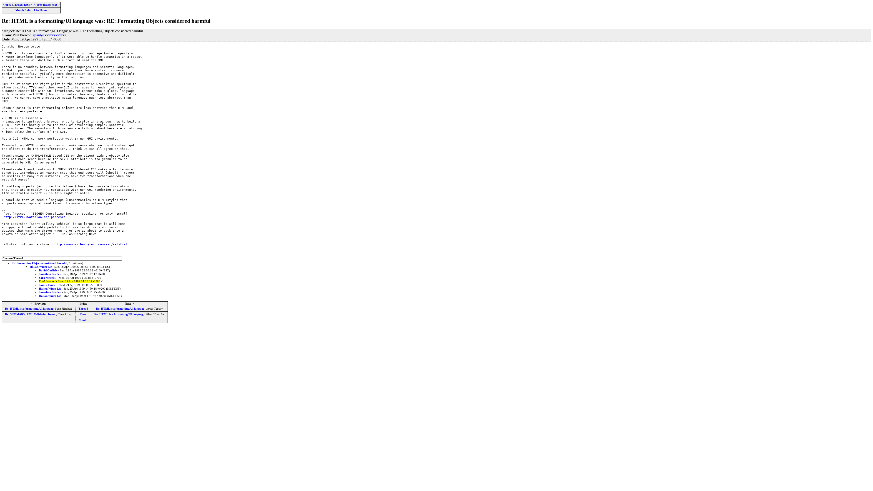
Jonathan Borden (50, 274)
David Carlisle (48, 270)
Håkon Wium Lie (41, 266)
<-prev (7, 4)
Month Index (23, 10)
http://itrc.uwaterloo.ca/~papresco (34, 217)
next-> (28, 4)
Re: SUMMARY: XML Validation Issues (30, 314)
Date (47, 4)
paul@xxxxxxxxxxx (49, 35)
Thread (18, 4)
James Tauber (48, 285)
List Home (40, 10)
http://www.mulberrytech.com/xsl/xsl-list (91, 244)
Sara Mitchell (47, 277)
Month (83, 320)
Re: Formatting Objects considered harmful (39, 263)
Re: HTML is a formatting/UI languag (29, 308)
